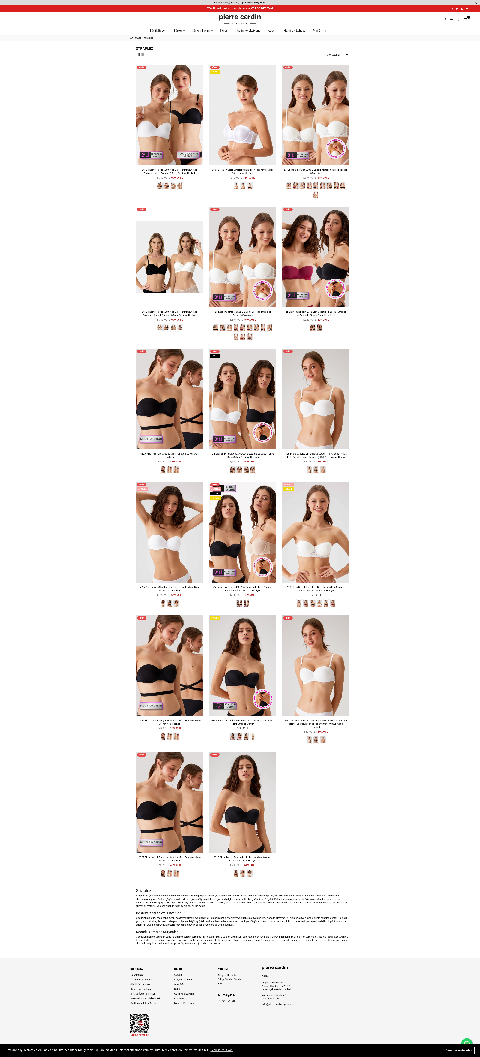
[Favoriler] (458, 19)
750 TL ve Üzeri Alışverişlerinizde (240, 8)
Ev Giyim (179, 998)
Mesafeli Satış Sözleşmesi (145, 998)
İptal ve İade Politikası (142, 993)
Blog (220, 983)
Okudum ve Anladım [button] (459, 1050)
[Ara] (444, 19)
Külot (224, 30)
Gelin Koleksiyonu (248, 30)
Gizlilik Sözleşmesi (140, 984)
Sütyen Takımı (201, 30)
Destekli (142, 489)
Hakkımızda (136, 974)
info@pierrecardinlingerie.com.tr (279, 1004)
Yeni (215, 355)
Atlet (271, 30)
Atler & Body (181, 984)
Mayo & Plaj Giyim (184, 1003)
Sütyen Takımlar (183, 979)
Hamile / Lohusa (294, 30)
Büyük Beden (158, 30)
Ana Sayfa (135, 38)
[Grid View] (138, 54)
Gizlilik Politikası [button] (222, 1050)
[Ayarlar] (451, 19)
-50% (215, 67)
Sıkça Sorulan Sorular (230, 979)
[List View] (142, 54)
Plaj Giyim (320, 30)
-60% (142, 67)
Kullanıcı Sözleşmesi (141, 979)
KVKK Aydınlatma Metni (143, 1003)
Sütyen (178, 30)
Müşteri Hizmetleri (228, 975)
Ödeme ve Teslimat (141, 989)
